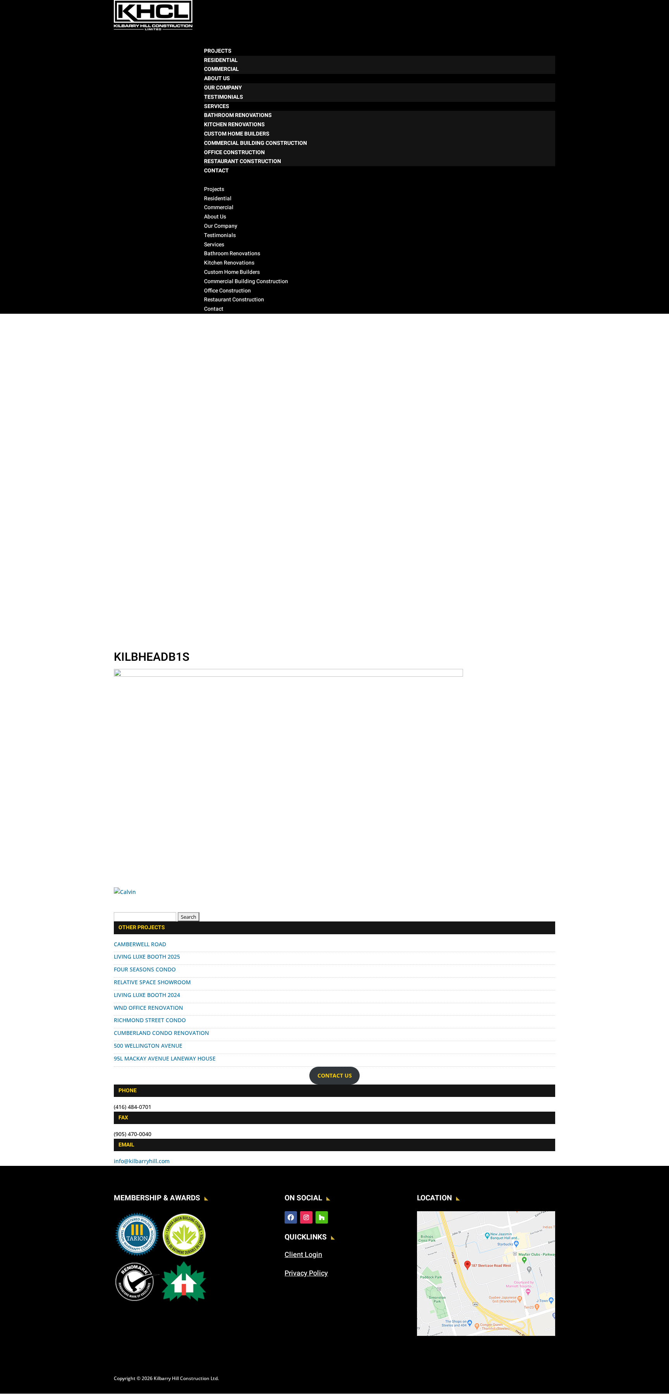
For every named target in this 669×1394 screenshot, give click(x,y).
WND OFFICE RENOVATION (148, 1007)
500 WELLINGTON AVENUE (148, 1045)
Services (214, 245)
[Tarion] (137, 1255)
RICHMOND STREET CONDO (150, 1020)
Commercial (221, 69)
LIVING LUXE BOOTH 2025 (147, 956)
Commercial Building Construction (255, 143)
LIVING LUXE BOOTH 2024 (147, 995)
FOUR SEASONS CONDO (145, 969)
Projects (214, 189)
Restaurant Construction (242, 161)
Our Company (223, 88)
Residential (221, 60)
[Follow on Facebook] (291, 1217)
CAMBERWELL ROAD (140, 944)
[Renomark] (137, 1302)
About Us (215, 217)
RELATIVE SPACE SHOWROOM (152, 982)
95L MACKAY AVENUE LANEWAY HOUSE (165, 1058)
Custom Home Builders (236, 134)
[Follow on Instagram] (306, 1217)
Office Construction (234, 152)
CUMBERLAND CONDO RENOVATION (161, 1032)
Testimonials (223, 97)
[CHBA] (184, 1302)
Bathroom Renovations (238, 115)
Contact (213, 309)
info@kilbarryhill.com (142, 1161)
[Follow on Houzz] (322, 1217)
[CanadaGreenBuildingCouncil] (184, 1255)
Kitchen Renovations (234, 124)
